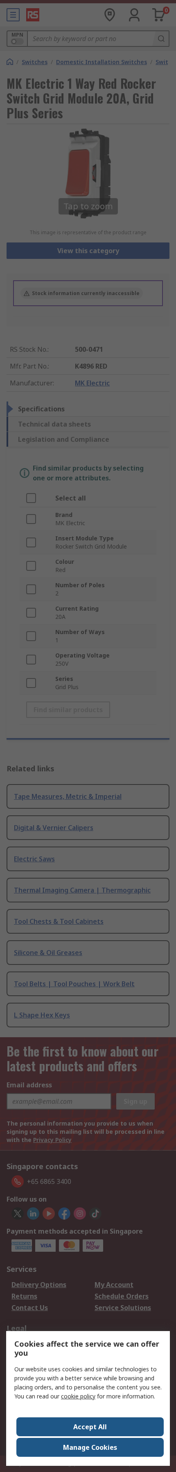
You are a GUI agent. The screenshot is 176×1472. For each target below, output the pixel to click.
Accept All (90, 1426)
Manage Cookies (90, 1447)
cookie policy (78, 1396)
